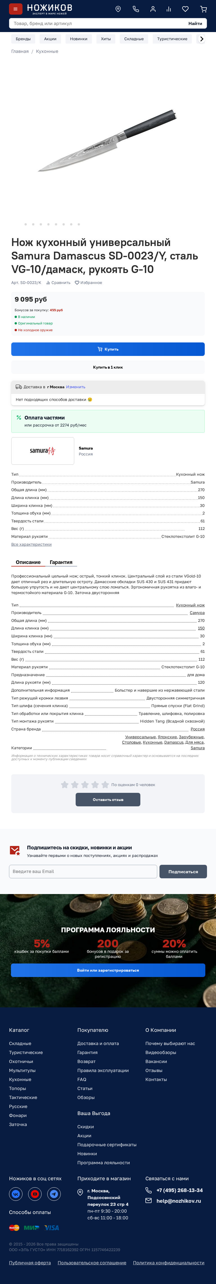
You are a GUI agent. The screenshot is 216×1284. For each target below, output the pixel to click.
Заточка (18, 1124)
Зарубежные (191, 736)
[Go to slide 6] (56, 224)
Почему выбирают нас (170, 1043)
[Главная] (49, 9)
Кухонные (47, 51)
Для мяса (194, 742)
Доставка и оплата (98, 1043)
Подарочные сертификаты (107, 1144)
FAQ (81, 1079)
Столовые (131, 742)
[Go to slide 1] (18, 224)
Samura (86, 448)
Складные (20, 1043)
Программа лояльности (103, 1162)
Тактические (23, 1097)
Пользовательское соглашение (92, 1262)
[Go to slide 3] (33, 224)
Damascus (173, 742)
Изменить (75, 386)
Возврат (86, 1061)
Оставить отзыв (108, 799)
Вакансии (156, 1061)
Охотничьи (21, 1061)
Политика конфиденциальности (168, 1262)
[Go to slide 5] (48, 224)
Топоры (17, 1088)
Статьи (85, 1088)
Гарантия (87, 1052)
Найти (195, 23)
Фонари (18, 1115)
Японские (167, 736)
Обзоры (86, 1097)
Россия (198, 728)
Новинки (87, 1153)
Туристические (26, 1052)
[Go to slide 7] (63, 224)
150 (201, 628)
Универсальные (140, 736)
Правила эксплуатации (103, 1070)
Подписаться (183, 871)
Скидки (85, 1126)
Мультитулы (22, 1070)
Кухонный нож (190, 604)
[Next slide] (201, 39)
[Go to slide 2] (25, 224)
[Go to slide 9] (79, 224)
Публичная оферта (30, 1262)
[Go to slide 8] (71, 224)
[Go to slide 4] (41, 224)
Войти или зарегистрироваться (108, 970)
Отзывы (154, 1070)
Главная (20, 51)
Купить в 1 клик (108, 367)
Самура (197, 612)
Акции (84, 1135)
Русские (18, 1106)
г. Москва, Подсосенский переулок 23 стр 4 (108, 1197)
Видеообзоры (160, 1052)
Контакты (156, 1079)
